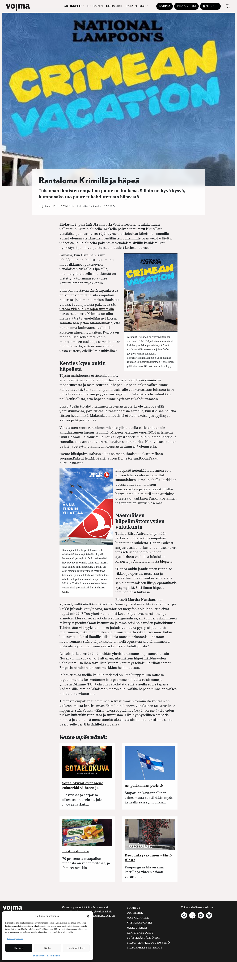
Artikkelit (73, 6)
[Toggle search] (227, 6)
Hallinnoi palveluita (15, 938)
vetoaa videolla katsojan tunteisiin (87, 309)
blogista (166, 561)
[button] (88, 916)
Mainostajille (138, 917)
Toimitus (133, 907)
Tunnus (212, 6)
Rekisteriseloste (53, 956)
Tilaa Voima (186, 6)
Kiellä (47, 948)
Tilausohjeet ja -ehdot (144, 947)
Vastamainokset (140, 922)
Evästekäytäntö (39, 956)
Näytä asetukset (75, 948)
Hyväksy (19, 948)
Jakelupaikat (137, 927)
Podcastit (95, 6)
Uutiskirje (114, 6)
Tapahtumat (136, 6)
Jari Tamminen (63, 206)
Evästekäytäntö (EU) (143, 937)
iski (109, 224)
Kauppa (164, 6)
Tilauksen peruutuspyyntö (148, 942)
